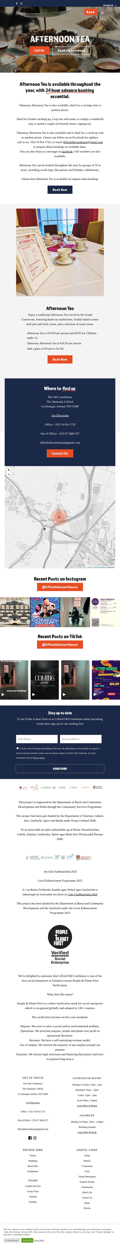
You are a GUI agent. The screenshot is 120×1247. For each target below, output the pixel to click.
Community (87, 1166)
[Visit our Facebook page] (30, 1138)
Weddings (32, 1161)
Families (33, 1202)
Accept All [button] (27, 1240)
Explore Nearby (87, 1182)
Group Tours (33, 1191)
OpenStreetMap (100, 567)
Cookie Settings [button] (11, 1240)
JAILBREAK (87, 1115)
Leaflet (89, 567)
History (87, 1161)
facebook (67, 151)
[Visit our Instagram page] (34, 1138)
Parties (33, 1155)
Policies (87, 1208)
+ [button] (9, 470)
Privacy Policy (39, 758)
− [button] (9, 474)
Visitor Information (87, 1176)
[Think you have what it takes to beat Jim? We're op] (75, 612)
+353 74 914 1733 (64, 424)
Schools (33, 1196)
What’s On (87, 1192)
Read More (39, 1240)
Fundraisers (33, 1171)
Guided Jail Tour (33, 1186)
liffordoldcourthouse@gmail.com (60, 442)
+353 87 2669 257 (68, 433)
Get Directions (60, 415)
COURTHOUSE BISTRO (87, 1078)
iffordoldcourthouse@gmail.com (83, 142)
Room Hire (33, 1166)
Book (90, 12)
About (87, 1155)
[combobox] (110, 5)
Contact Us (87, 1197)
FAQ (87, 1171)
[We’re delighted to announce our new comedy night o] (45, 612)
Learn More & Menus (87, 1105)
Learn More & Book (87, 1132)
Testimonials (87, 1187)
